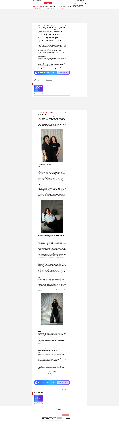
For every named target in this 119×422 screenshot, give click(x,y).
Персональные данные (69, 412)
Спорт (57, 8)
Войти (34, 0)
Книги (54, 8)
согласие (47, 418)
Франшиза (63, 412)
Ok (59, 418)
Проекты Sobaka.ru (82, 0)
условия (43, 418)
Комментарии (64, 389)
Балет (51, 8)
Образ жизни (70, 6)
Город (38, 6)
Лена (34, 80)
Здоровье (64, 6)
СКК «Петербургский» (49, 80)
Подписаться (43, 25)
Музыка (40, 8)
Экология (60, 6)
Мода (46, 6)
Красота (50, 6)
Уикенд (60, 8)
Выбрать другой (76, 5)
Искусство (44, 8)
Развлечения (42, 6)
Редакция (59, 412)
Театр (48, 8)
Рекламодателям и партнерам (51, 412)
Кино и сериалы (35, 8)
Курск (78, 0)
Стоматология (40, 112)
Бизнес (63, 8)
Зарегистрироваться (38, 0)
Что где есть (55, 6)
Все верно (81, 5)
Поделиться (48, 25)
